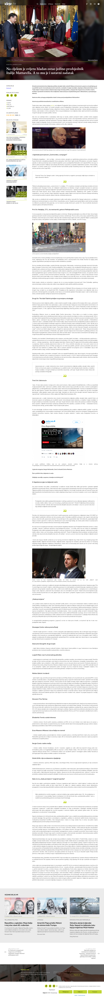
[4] (12, 115)
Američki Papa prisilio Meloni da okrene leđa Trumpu (49, 924)
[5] (14, 115)
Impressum (52, 990)
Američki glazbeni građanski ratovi (11, 181)
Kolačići (76, 995)
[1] (7, 115)
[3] (10, 115)
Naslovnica (43, 4)
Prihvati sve (66, 991)
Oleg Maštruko (74, 936)
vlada (9, 108)
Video (63, 4)
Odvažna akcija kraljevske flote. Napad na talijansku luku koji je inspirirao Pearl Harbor (82, 925)
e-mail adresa (57, 973)
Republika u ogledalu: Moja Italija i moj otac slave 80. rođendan (18, 924)
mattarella (10, 106)
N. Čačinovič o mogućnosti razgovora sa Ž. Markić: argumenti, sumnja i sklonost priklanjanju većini (16, 952)
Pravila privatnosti (81, 995)
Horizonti (57, 4)
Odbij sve (80, 991)
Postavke (94, 991)
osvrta (52, 105)
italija (9, 104)
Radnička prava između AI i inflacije (12, 202)
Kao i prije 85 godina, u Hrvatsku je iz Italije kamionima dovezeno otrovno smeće (15, 139)
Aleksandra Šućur (93, 60)
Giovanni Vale (8, 934)
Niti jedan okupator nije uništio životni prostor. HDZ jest (15, 160)
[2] (9, 115)
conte (9, 103)
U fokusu (50, 4)
